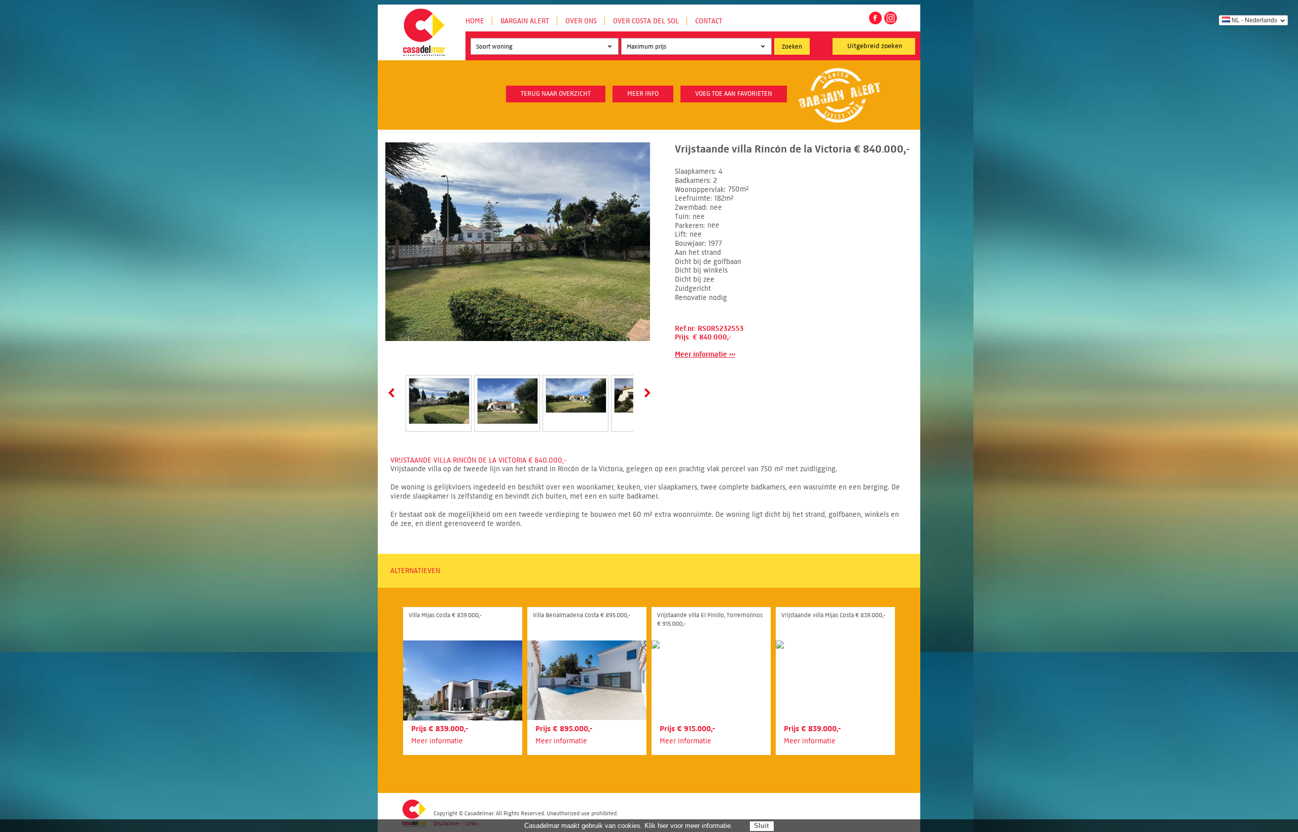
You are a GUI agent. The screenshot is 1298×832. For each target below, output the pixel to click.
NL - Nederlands (1254, 20)
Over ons (581, 21)
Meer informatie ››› (705, 354)
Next (645, 393)
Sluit (761, 825)
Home (474, 21)
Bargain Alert (524, 21)
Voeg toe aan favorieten (733, 94)
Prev (393, 393)
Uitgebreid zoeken (875, 46)
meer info (643, 94)
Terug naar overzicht (556, 94)
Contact (709, 21)
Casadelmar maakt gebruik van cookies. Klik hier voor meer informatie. (628, 825)
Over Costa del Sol (646, 21)
